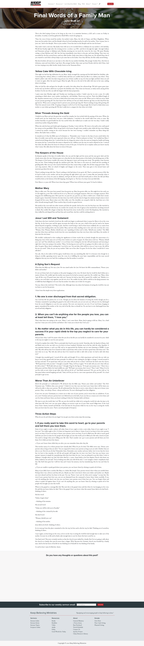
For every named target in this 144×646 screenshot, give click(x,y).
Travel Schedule (78, 627)
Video (53, 625)
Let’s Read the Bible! (70, 4)
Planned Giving (99, 625)
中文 (83, 4)
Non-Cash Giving (99, 623)
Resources (59, 4)
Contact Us (76, 629)
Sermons (51, 4)
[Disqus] (72, 577)
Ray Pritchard (77, 625)
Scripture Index (35, 627)
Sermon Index (34, 621)
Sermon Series (34, 623)
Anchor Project (78, 631)
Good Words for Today (59, 631)
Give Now (97, 621)
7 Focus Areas (77, 623)
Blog (79, 4)
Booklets (54, 623)
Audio (53, 627)
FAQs (53, 629)
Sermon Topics (35, 625)
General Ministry (78, 621)
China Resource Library (80, 634)
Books (54, 621)
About (88, 4)
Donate (94, 4)
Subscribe (110, 4)
